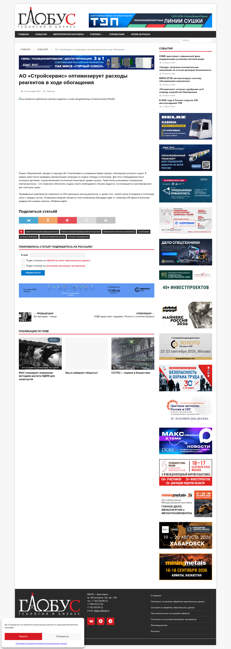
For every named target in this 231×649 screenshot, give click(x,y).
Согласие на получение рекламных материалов (173, 619)
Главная (23, 34)
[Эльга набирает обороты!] (86, 353)
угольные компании (28, 237)
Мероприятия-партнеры (68, 34)
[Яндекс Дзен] (100, 621)
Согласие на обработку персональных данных (173, 607)
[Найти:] (196, 40)
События (41, 34)
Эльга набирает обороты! (81, 372)
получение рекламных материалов (65, 265)
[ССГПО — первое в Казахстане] (132, 353)
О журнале (156, 595)
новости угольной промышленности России (80, 232)
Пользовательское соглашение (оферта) (170, 613)
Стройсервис (143, 232)
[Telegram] (110, 621)
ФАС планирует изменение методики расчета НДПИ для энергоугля (37, 376)
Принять (23, 636)
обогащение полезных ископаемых (119, 232)
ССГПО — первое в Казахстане (130, 372)
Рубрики (95, 34)
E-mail (24, 255)
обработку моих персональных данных (68, 260)
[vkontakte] (91, 621)
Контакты (155, 631)
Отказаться (62, 636)
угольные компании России (53, 237)
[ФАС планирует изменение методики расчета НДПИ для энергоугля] (40, 353)
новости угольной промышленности (42, 232)
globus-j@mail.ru (101, 611)
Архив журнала (140, 34)
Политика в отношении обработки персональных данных (41, 643)
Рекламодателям (159, 625)
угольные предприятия (78, 237)
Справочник (117, 34)
